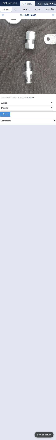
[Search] (51, 9)
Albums (5, 9)
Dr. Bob (28, 3)
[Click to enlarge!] (28, 56)
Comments (6, 121)
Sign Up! (43, 3)
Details (4, 108)
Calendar (25, 9)
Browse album (44, 434)
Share (5, 114)
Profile (38, 9)
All (15, 9)
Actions (5, 103)
